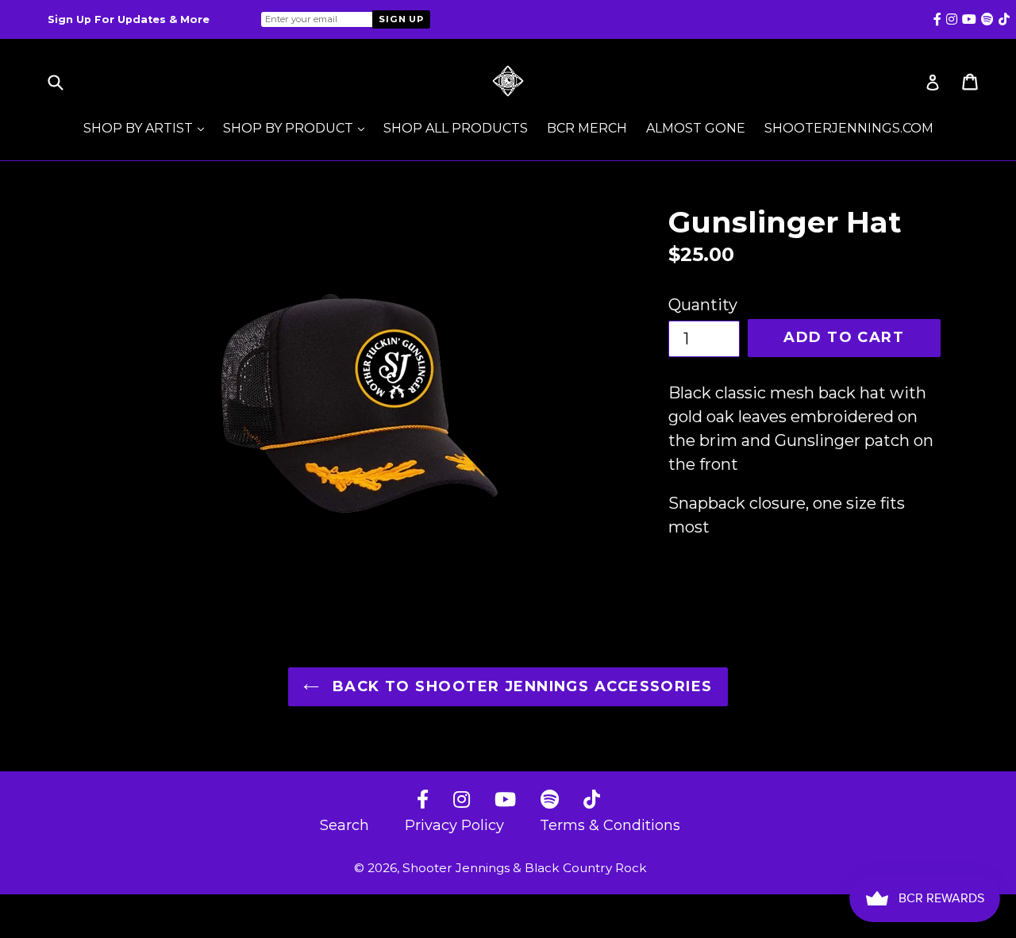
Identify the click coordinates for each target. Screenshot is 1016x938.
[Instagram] (461, 801)
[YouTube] (505, 801)
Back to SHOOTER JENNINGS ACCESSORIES (519, 686)
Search (344, 825)
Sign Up (401, 19)
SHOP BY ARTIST (147, 128)
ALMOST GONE (695, 128)
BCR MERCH (587, 128)
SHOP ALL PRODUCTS (455, 128)
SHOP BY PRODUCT (297, 128)
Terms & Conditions (610, 825)
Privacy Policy (454, 825)
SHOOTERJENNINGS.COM (848, 128)
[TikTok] (591, 801)
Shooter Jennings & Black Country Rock (524, 867)
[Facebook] (422, 801)
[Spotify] (549, 801)
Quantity (702, 304)
